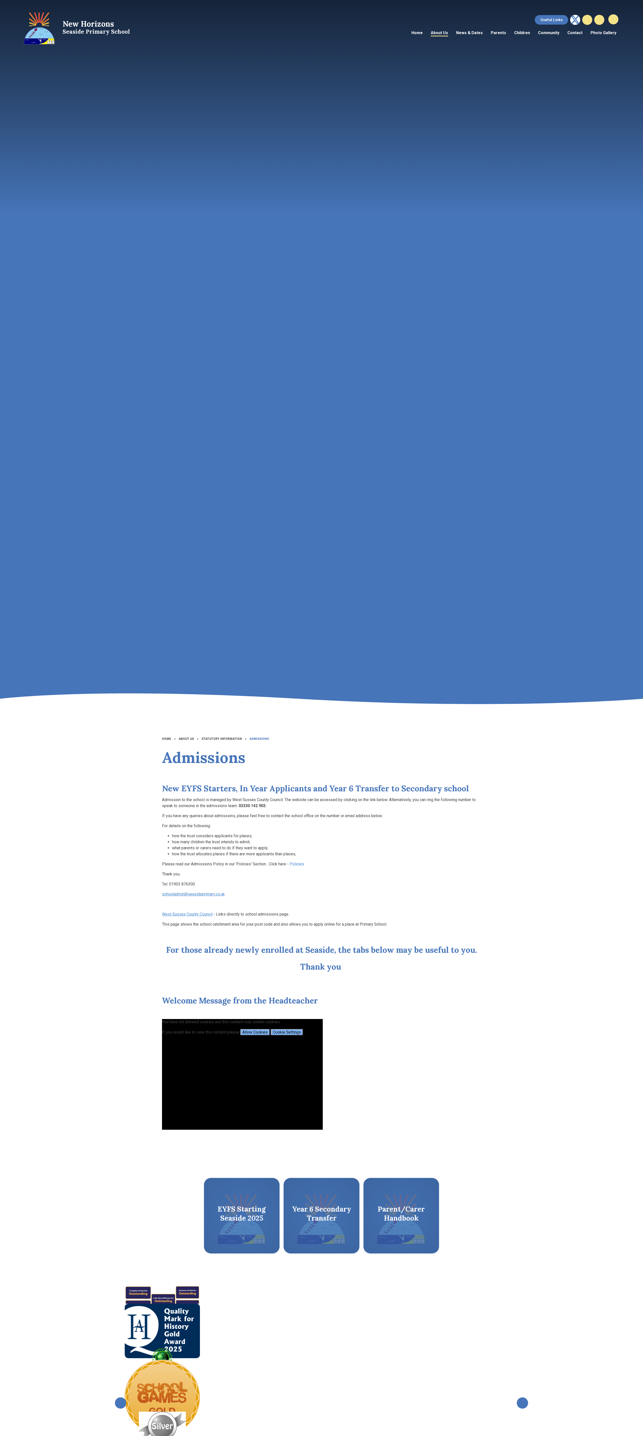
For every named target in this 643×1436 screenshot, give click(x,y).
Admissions (259, 739)
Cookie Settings (287, 1032)
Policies (297, 864)
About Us (186, 739)
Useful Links (552, 20)
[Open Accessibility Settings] (599, 20)
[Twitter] (575, 20)
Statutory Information (221, 739)
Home (166, 739)
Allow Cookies (255, 1032)
